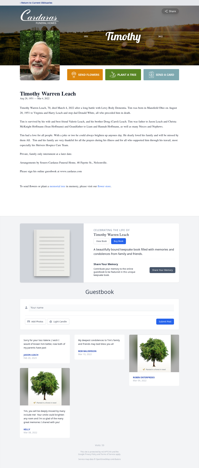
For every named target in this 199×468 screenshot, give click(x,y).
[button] (45, 386)
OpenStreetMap (103, 459)
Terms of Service (108, 454)
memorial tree (57, 186)
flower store (104, 186)
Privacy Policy (91, 454)
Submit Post (165, 321)
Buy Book (118, 241)
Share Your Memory (162, 270)
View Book (101, 241)
